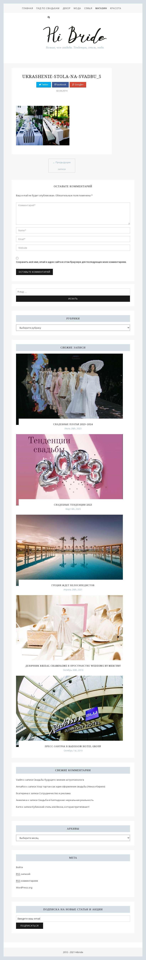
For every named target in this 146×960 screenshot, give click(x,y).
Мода (77, 8)
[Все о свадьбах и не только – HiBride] (74, 37)
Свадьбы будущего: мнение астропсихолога (59, 779)
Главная (27, 8)
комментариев (27, 880)
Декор (67, 8)
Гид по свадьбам (47, 8)
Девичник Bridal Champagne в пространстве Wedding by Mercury (73, 665)
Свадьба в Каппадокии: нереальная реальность (66, 800)
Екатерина (22, 793)
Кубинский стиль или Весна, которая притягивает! (60, 806)
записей (23, 874)
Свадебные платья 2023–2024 (73, 424)
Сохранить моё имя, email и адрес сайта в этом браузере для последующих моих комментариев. (71, 261)
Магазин (101, 8)
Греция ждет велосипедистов (73, 585)
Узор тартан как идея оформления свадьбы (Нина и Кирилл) (71, 786)
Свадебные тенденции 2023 (73, 504)
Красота (115, 8)
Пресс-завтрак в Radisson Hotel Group (73, 746)
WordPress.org (24, 887)
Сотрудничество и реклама (55, 793)
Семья (88, 8)
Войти (19, 867)
